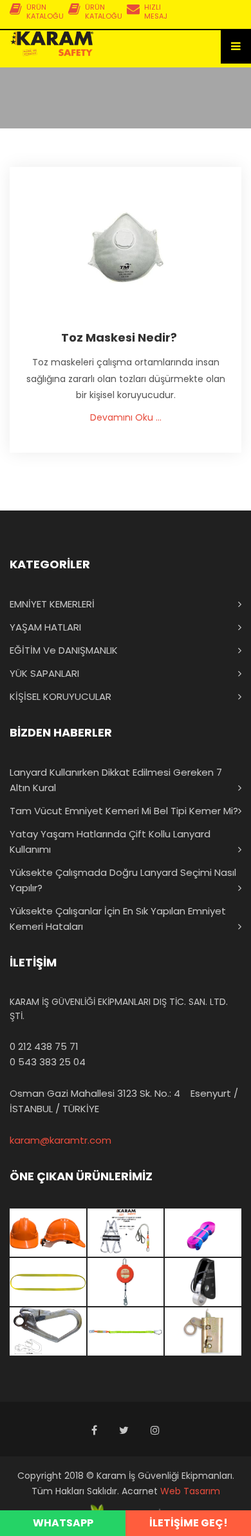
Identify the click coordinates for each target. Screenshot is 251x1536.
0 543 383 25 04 (48, 1062)
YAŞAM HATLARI (45, 627)
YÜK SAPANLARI (44, 673)
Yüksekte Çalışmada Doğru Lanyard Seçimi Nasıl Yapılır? (123, 880)
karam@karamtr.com (60, 1140)
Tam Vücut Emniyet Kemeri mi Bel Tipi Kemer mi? (124, 810)
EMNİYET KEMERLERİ (52, 604)
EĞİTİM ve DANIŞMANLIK (64, 650)
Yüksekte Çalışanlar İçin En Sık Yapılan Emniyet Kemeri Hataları (118, 918)
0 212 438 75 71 (44, 1046)
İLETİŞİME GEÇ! (188, 1522)
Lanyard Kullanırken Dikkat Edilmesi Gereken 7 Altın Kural (116, 779)
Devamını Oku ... (126, 417)
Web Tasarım (190, 1491)
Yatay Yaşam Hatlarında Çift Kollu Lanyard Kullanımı (110, 841)
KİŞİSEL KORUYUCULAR (60, 696)
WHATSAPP (63, 1522)
